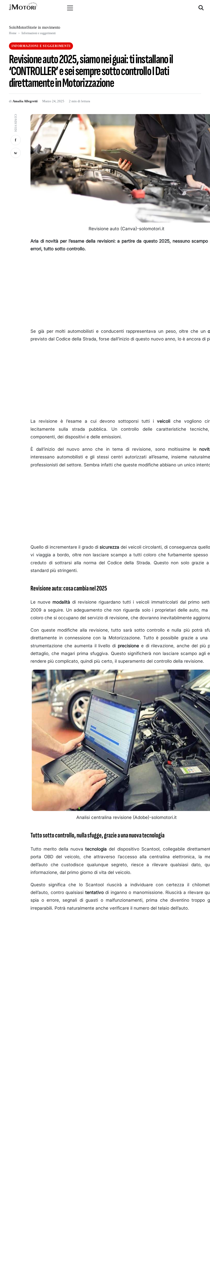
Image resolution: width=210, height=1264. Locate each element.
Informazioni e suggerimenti (39, 33)
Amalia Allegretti (25, 101)
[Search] (201, 7)
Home (12, 33)
